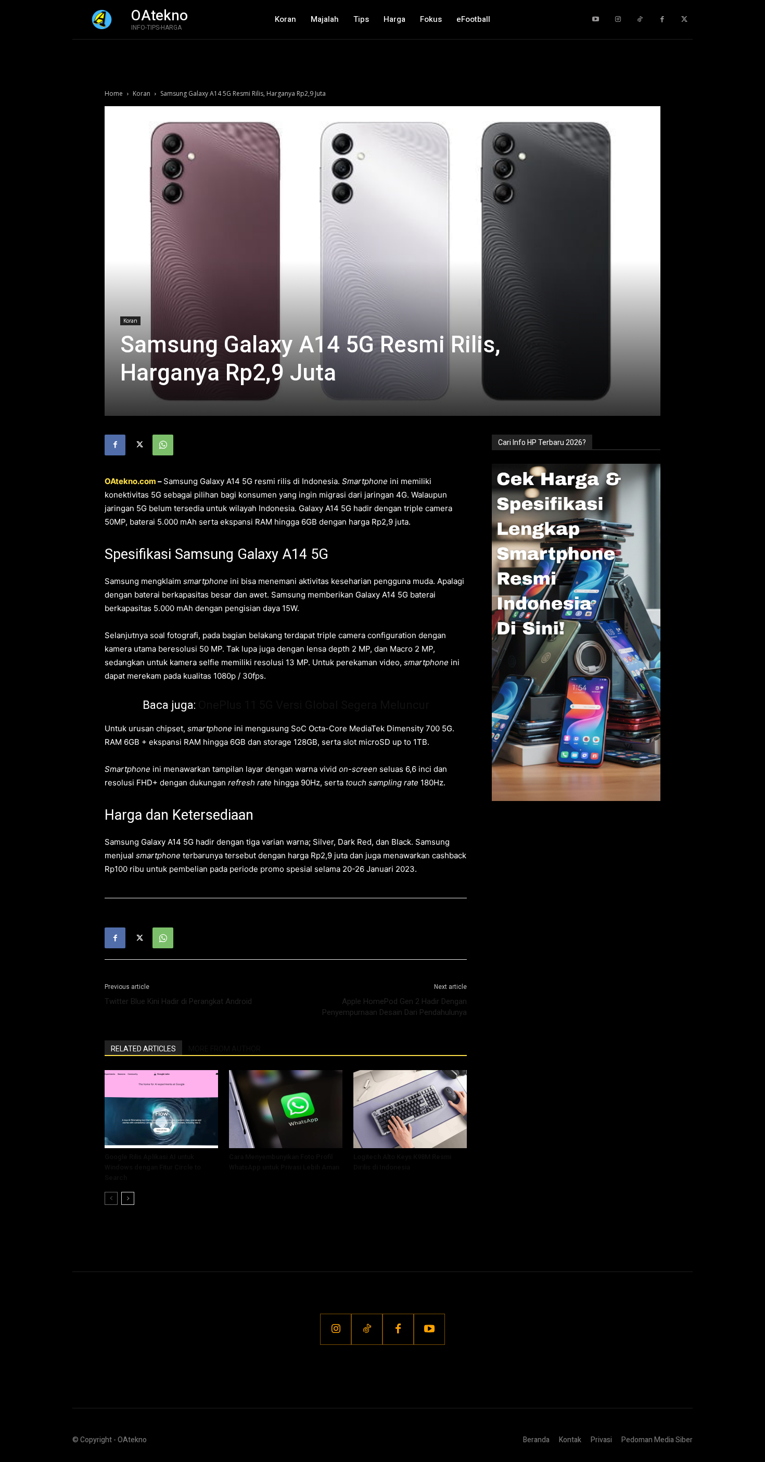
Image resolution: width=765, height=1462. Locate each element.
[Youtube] (595, 19)
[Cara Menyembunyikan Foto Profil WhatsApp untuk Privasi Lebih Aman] (285, 1109)
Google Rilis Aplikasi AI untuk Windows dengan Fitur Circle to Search (153, 1167)
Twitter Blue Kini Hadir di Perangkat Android (178, 1001)
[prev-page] (111, 1198)
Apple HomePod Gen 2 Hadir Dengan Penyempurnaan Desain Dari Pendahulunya (394, 1007)
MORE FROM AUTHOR (224, 1049)
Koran (141, 93)
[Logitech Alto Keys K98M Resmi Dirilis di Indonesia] (410, 1109)
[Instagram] (618, 19)
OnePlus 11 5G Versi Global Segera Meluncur (313, 704)
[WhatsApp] (162, 445)
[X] (139, 445)
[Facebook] (662, 19)
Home (114, 93)
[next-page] (127, 1198)
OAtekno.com (130, 481)
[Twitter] (684, 19)
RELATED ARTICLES (143, 1049)
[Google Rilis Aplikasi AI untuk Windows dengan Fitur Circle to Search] (161, 1109)
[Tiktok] (639, 19)
